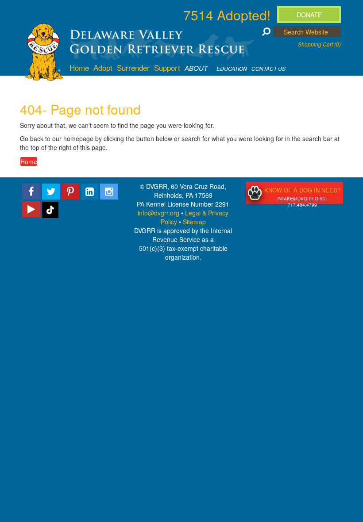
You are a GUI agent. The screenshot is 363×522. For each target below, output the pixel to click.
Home (28, 161)
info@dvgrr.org (158, 212)
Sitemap (194, 221)
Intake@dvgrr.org (301, 199)
